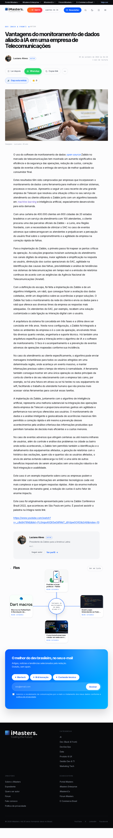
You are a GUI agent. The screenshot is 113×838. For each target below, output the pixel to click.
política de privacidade (26, 697)
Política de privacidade (15, 806)
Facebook (103, 821)
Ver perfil (52, 552)
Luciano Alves (36, 537)
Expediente (10, 786)
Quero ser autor (12, 791)
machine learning (27, 201)
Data (62, 751)
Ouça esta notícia (16, 80)
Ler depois (16, 71)
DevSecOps (65, 747)
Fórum (8, 796)
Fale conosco (11, 801)
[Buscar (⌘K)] (85, 10)
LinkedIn (92, 821)
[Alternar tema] (92, 10)
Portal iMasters (12, 2)
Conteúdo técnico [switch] (67, 677)
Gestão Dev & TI (67, 761)
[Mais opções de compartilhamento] (65, 71)
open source (73, 154)
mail (31, 546)
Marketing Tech (67, 766)
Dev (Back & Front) (16, 27)
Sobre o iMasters (13, 782)
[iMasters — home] (14, 10)
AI (60, 737)
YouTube (78, 821)
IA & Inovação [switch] (42, 677)
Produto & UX (66, 756)
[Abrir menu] (105, 10)
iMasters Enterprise (32, 2)
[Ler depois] (98, 10)
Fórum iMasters (66, 2)
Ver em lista (95, 568)
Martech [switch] (21, 677)
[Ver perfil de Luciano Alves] (22, 545)
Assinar (93, 687)
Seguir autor (37, 552)
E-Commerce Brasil (85, 2)
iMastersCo (50, 2)
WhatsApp (34, 71)
